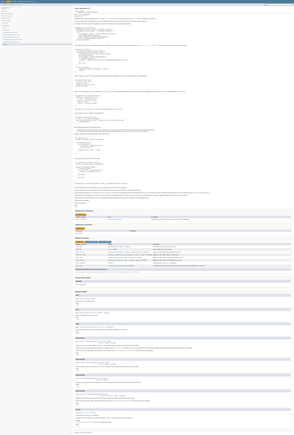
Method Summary (6, 18)
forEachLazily (112, 252)
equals (82, 272)
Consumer (133, 252)
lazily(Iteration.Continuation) (10, 32)
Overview (3, 1)
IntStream (119, 257)
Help (34, 1)
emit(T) (4, 27)
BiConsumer (129, 254)
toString (122, 272)
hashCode (102, 272)
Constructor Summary (7, 16)
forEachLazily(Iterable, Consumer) (11, 34)
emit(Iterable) (6, 30)
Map (118, 254)
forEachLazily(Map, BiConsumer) (11, 42)
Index (25, 1)
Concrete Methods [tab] (104, 242)
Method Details (5, 25)
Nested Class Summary (7, 13)
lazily (110, 265)
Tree (15, 1)
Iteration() (5, 23)
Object (81, 16)
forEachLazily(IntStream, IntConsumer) (12, 39)
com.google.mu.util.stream (7, 4)
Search (30, 1)
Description (4, 11)
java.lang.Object (78, 10)
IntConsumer (131, 257)
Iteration (18, 4)
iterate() (5, 44)
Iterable (113, 246)
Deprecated (20, 1)
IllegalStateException (83, 422)
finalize (88, 272)
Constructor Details (6, 20)
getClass (95, 272)
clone (77, 272)
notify (108, 272)
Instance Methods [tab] (91, 242)
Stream (118, 260)
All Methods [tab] (79, 242)
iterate (110, 263)
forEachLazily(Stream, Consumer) (11, 37)
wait (128, 272)
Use (12, 1)
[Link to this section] (94, 211)
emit (116, 18)
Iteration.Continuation (115, 219)
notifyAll (115, 272)
